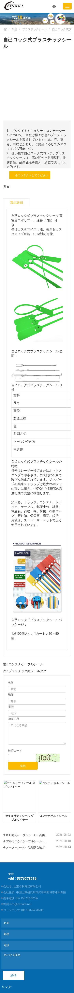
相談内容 (13, 718)
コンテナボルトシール (53, 815)
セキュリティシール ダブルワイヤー (19, 817)
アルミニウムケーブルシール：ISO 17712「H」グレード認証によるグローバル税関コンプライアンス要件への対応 (26, 841)
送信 (23, 765)
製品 (14, 29)
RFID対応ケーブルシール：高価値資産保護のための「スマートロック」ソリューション (26, 835)
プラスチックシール (34, 29)
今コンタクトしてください (31, 175)
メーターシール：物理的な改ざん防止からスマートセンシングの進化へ (26, 847)
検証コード (15, 750)
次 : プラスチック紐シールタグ (24, 671)
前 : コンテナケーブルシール (23, 664)
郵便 (11, 694)
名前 (11, 682)
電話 (11, 706)
